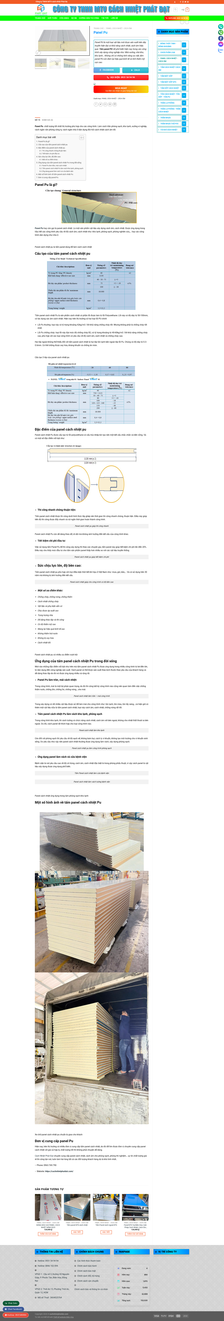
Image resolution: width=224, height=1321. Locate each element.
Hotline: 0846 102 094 (48, 1266)
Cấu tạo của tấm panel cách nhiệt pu (53, 145)
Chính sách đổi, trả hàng (88, 1276)
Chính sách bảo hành (87, 1266)
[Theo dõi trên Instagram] (183, 2)
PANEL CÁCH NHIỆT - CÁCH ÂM (168, 59)
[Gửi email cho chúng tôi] (188, 2)
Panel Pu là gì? (44, 141)
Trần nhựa (165, 118)
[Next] (85, 41)
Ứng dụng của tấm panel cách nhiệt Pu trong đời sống (59, 163)
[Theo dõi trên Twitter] (185, 2)
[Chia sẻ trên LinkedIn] (115, 104)
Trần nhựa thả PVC (169, 124)
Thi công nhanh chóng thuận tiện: (54, 151)
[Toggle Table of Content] (80, 137)
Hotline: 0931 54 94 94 (48, 1261)
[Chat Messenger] (220, 44)
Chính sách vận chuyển (88, 1281)
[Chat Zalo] (220, 50)
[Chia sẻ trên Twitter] (101, 104)
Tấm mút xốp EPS (168, 82)
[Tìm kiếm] (175, 10)
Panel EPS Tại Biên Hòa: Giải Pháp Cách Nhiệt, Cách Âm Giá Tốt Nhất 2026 (135, 1226)
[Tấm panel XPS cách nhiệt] (77, 1207)
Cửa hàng (64, 18)
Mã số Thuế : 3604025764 (50, 1297)
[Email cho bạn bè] (105, 104)
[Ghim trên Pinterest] (110, 104)
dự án (74, 18)
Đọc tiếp (77, 1232)
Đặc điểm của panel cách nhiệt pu (51, 148)
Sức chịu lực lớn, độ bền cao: (49, 157)
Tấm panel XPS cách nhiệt (77, 1225)
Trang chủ (40, 18)
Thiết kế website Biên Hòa (63, 1317)
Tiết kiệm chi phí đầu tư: (51, 154)
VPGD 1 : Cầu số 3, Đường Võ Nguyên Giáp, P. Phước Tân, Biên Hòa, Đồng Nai (52, 1277)
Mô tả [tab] (37, 120)
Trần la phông (167, 103)
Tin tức (105, 18)
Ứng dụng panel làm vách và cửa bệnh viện (57, 171)
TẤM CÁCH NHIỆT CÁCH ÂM (169, 68)
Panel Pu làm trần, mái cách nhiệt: (54, 166)
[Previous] (39, 41)
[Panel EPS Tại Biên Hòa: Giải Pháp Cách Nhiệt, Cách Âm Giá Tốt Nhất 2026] (135, 1207)
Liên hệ (114, 18)
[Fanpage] (220, 38)
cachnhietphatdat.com (59, 1314)
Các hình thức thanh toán (88, 1261)
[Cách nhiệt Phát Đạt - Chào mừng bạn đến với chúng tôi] (41, 10)
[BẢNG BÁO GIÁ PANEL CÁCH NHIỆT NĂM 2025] (48, 1207)
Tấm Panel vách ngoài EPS (106, 1225)
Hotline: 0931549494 (16, 1315)
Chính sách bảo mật (86, 1271)
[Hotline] (220, 26)
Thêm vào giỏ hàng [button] (48, 1234)
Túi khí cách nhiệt (168, 130)
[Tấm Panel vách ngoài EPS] (106, 1207)
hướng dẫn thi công (89, 18)
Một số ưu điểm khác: (50, 160)
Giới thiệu (52, 18)
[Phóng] (38, 52)
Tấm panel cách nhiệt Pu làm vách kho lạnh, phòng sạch (62, 168)
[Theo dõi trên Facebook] (180, 2)
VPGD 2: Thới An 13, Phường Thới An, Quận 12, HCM (52, 1291)
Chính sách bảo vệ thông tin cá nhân (91, 1289)
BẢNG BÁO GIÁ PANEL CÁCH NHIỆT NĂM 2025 (48, 1226)
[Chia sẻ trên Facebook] (96, 104)
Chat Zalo (12, 1303)
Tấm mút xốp (166, 76)
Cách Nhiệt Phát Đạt (44, 1156)
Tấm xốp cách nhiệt (169, 88)
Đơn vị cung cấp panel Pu (48, 177)
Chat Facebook (15, 1309)
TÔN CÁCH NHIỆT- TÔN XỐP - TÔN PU (169, 95)
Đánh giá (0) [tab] (47, 120)
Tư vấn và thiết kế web (44, 1317)
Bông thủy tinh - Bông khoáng (167, 44)
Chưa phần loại (167, 52)
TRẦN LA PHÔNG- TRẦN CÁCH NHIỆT (169, 110)
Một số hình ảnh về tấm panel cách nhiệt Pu (55, 174)
